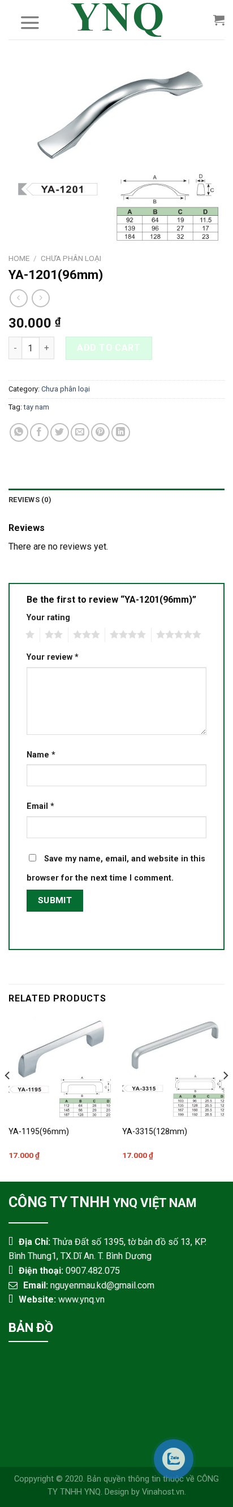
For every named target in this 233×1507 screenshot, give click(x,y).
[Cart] (219, 19)
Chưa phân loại (71, 258)
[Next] (225, 1098)
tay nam (36, 407)
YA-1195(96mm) (38, 1131)
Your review (53, 657)
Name (41, 755)
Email (40, 806)
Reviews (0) (29, 499)
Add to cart (108, 347)
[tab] (116, 500)
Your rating (48, 617)
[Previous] (8, 1098)
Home (18, 258)
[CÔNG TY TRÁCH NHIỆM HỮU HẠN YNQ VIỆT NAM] (116, 20)
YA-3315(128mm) (154, 1131)
